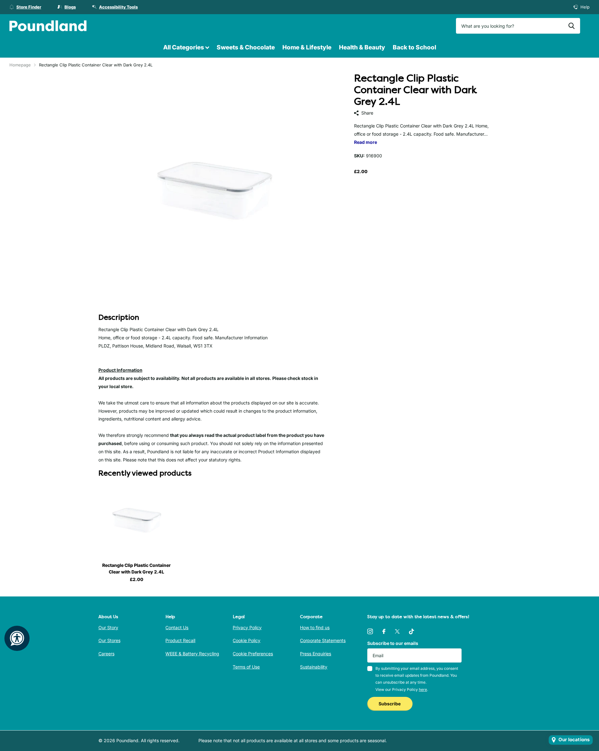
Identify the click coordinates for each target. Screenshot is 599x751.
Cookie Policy (246, 640)
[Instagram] (370, 631)
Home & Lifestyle (306, 47)
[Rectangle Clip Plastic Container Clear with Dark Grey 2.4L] (136, 519)
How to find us (315, 627)
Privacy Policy (247, 627)
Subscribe (390, 703)
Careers (106, 653)
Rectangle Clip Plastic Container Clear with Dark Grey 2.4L (136, 568)
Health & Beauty (362, 47)
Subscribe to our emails (392, 643)
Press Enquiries (315, 653)
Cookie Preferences (253, 653)
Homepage (20, 64)
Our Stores (109, 640)
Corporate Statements (323, 640)
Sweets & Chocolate (246, 47)
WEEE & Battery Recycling (192, 653)
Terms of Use (246, 666)
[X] (397, 631)
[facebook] (383, 631)
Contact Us (176, 627)
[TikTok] (411, 631)
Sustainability (313, 666)
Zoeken (571, 26)
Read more (365, 142)
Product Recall (180, 640)
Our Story (108, 627)
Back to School (414, 47)
